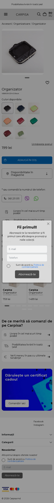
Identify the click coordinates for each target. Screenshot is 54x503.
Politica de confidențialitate (33, 266)
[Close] (48, 223)
